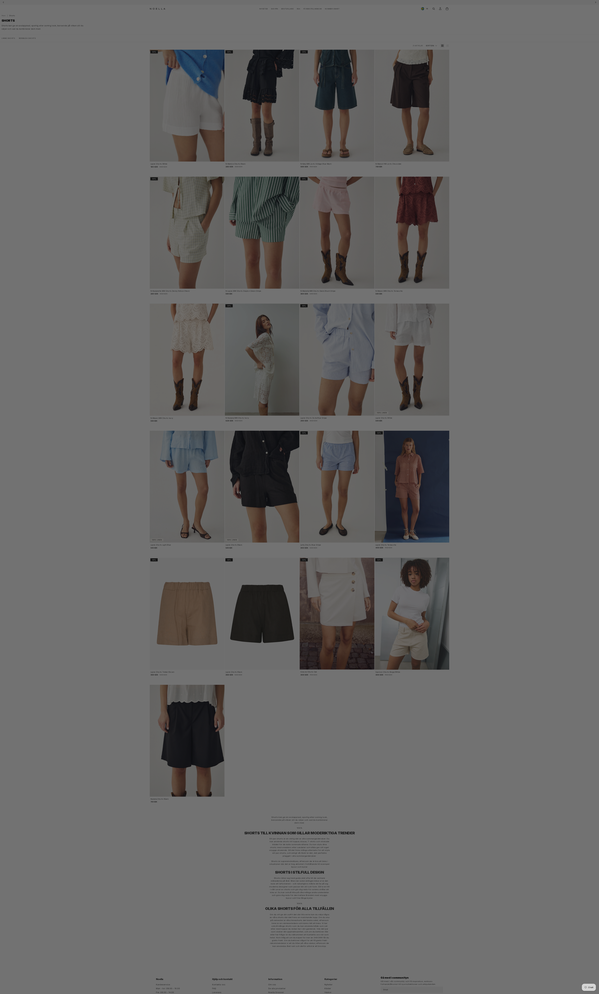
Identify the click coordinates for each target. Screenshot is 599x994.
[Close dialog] (343, 466)
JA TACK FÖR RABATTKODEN (284, 511)
